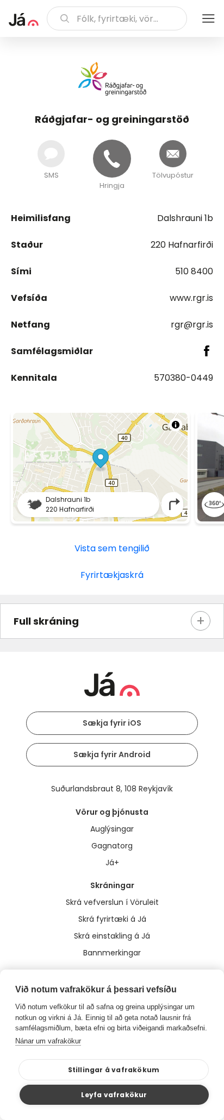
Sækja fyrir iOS (112, 723)
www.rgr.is (191, 298)
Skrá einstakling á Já (112, 935)
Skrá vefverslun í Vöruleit (112, 902)
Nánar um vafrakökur (48, 1041)
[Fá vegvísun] (175, 504)
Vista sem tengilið (112, 548)
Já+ (112, 862)
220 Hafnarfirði (182, 244)
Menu (208, 18)
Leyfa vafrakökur (114, 1094)
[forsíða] (24, 19)
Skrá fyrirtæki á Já (112, 919)
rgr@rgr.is (192, 324)
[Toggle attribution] (175, 424)
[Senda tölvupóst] (172, 153)
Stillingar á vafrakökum (114, 1069)
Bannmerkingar (112, 952)
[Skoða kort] (100, 467)
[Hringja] (112, 159)
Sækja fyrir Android (112, 754)
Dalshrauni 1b (185, 218)
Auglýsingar (112, 828)
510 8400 (194, 271)
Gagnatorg (112, 845)
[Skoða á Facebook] (207, 350)
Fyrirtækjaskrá (112, 575)
